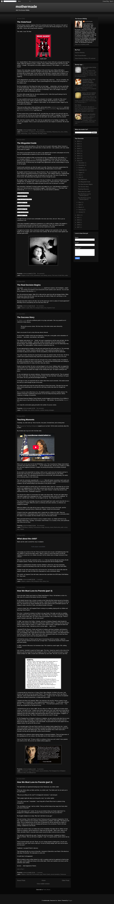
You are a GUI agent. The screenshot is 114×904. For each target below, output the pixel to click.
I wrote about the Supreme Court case (33, 288)
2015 (78, 155)
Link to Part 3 (20, 869)
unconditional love (31, 772)
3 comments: (40, 769)
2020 (78, 146)
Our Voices (78, 105)
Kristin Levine (29, 275)
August (80, 172)
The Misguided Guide (26, 143)
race (29, 410)
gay (30, 771)
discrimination (24, 771)
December (81, 162)
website (43, 560)
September (81, 170)
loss (59, 131)
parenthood (37, 275)
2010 (78, 220)
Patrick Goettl (35, 771)
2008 (78, 224)
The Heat (40, 133)
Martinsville (57, 527)
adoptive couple (25, 307)
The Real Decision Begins (29, 285)
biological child (38, 581)
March (80, 207)
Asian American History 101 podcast (85, 58)
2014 (78, 158)
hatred (51, 527)
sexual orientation (43, 771)
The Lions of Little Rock (58, 275)
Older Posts (65, 880)
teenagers (51, 410)
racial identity (50, 108)
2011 (78, 217)
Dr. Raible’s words (21, 320)
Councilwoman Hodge (38, 527)
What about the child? (27, 539)
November (81, 165)
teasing (46, 410)
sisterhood (34, 133)
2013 (78, 160)
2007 (78, 227)
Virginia (22, 529)
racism (49, 275)
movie (18, 133)
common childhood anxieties (26, 110)
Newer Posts (21, 880)
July (79, 175)
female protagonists (41, 131)
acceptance (32, 131)
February (81, 209)
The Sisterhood (24, 22)
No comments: (41, 130)
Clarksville (29, 874)
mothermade (26, 7)
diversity (47, 527)
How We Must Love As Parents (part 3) (34, 591)
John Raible (24, 410)
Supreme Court (51, 307)
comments (41, 480)
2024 (78, 141)
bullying (31, 527)
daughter (23, 275)
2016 (78, 153)
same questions (28, 189)
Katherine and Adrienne (57, 107)
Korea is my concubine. (89, 114)
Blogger (70, 900)
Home (44, 880)
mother (65, 131)
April (79, 204)
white (66, 275)
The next (33, 159)
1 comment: (40, 579)
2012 (78, 215)
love (62, 131)
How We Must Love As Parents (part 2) (34, 782)
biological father (40, 307)
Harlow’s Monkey (80, 52)
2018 (78, 148)
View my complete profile (82, 44)
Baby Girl (32, 307)
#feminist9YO (24, 131)
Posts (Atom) (46, 889)
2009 (78, 222)
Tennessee (63, 874)
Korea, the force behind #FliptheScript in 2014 (89, 93)
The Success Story (25, 317)
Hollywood (54, 131)
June (80, 177)
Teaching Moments (25, 419)
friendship (48, 131)
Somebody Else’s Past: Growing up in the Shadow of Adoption (88, 81)
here (61, 65)
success (37, 410)
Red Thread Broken (80, 55)
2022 (78, 143)
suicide (42, 410)
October (80, 167)
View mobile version (43, 883)
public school (64, 527)
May (79, 202)
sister (29, 133)
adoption (23, 581)
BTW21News (24, 527)
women (45, 133)
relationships (24, 133)
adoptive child (29, 581)
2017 (78, 151)
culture (44, 581)
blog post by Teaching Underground (29, 426)
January (80, 212)
